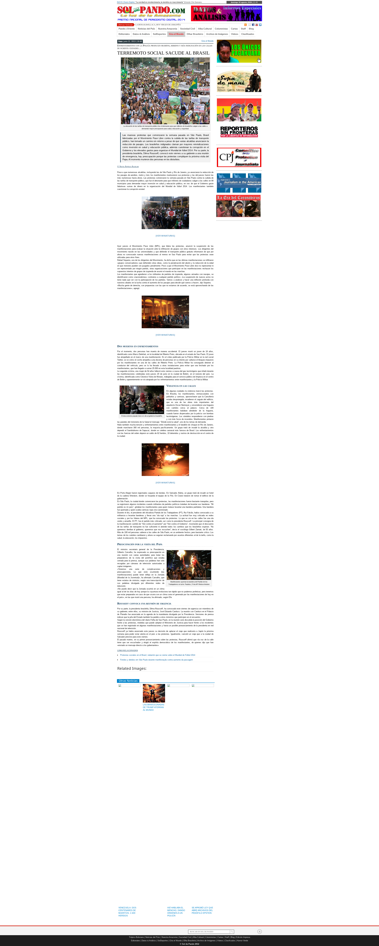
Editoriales (124, 34)
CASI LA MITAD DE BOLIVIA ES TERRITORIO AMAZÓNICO (160, 25)
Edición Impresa (243, 937)
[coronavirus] (238, 216)
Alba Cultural (205, 28)
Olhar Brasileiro (195, 34)
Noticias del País (146, 28)
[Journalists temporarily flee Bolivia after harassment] (239, 166)
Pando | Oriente (127, 28)
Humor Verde (242, 940)
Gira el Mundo (176, 34)
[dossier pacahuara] (239, 62)
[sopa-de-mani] (239, 91)
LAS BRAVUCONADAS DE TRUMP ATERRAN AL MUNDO (153, 707)
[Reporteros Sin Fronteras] (239, 141)
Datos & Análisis (141, 34)
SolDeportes (159, 34)
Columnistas (221, 28)
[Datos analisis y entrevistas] (226, 20)
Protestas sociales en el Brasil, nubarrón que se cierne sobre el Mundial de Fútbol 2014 (157, 655)
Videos (234, 34)
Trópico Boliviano (136, 937)
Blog (251, 28)
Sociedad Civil (187, 28)
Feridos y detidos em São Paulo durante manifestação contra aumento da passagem (156, 660)
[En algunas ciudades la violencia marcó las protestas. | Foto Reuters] (165, 212)
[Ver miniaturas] (165, 236)
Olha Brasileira (189, 940)
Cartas (234, 28)
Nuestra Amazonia (167, 28)
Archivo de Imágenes (217, 34)
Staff (243, 28)
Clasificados (247, 34)
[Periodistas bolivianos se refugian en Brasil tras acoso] (239, 192)
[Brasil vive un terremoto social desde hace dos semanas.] (165, 312)
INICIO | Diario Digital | (126, 2)
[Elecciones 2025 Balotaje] (239, 121)
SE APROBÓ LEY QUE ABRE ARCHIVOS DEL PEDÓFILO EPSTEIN (202, 910)
